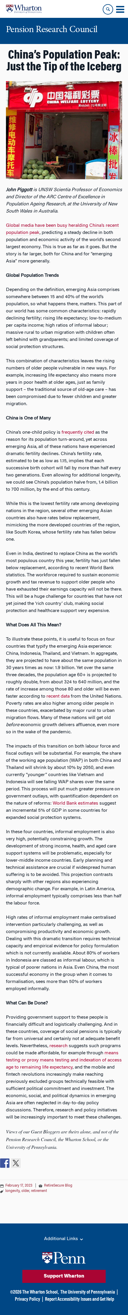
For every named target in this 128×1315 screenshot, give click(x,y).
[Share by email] (38, 1163)
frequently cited (78, 432)
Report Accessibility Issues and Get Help (79, 1299)
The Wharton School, (40, 1292)
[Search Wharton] (108, 9)
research (58, 1046)
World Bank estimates (75, 803)
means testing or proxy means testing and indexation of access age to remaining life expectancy (64, 1060)
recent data (58, 696)
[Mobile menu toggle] (120, 9)
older (25, 1191)
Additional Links (61, 1239)
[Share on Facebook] (5, 1163)
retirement (39, 1191)
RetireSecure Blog (58, 1185)
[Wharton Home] (24, 8)
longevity (12, 1191)
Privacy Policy (27, 1299)
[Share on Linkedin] (27, 1163)
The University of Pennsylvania (87, 1292)
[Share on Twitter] (16, 1163)
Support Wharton (64, 1276)
